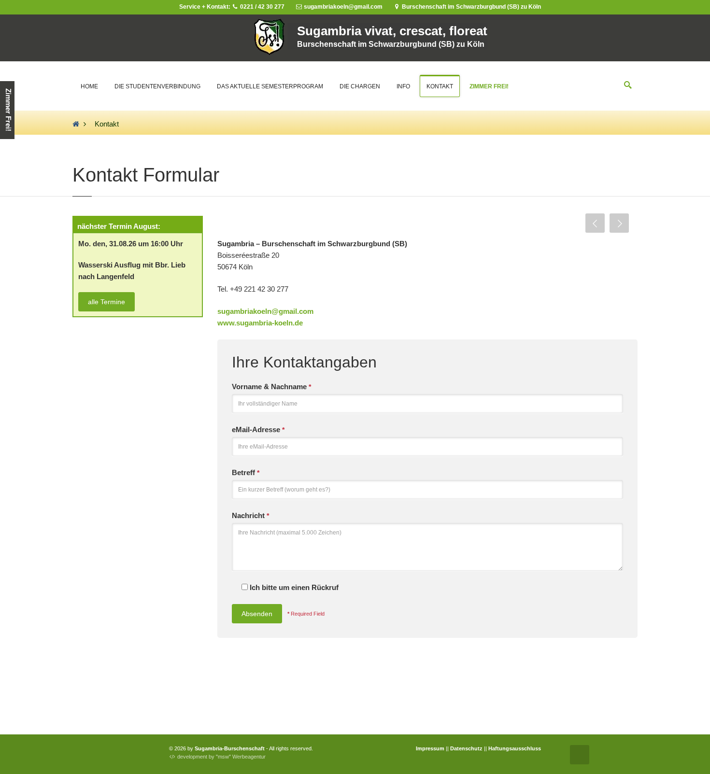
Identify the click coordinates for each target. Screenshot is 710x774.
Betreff (245, 472)
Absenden (256, 614)
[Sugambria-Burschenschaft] (75, 124)
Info (403, 86)
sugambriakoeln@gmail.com (265, 311)
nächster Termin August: (118, 226)
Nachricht (250, 515)
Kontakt (439, 86)
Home (89, 86)
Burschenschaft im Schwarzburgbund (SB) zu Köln (470, 6)
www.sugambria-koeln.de (260, 323)
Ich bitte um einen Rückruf (293, 587)
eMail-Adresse (258, 429)
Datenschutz (466, 748)
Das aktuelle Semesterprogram (270, 86)
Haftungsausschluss (514, 748)
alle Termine (106, 302)
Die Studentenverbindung (157, 86)
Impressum (430, 748)
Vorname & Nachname (271, 386)
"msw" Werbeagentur (241, 757)
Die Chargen (360, 86)
